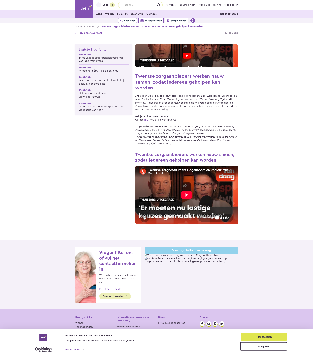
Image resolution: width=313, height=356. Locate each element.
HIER (146, 120)
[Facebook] (202, 323)
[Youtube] (208, 323)
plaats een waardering (212, 261)
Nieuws (217, 5)
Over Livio (137, 14)
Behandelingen (187, 5)
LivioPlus (122, 14)
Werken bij (204, 5)
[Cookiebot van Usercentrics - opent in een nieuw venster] (43, 349)
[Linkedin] (221, 323)
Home (78, 26)
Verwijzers (171, 5)
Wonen (109, 14)
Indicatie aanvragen (128, 326)
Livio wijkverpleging (193, 258)
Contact (151, 14)
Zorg (99, 14)
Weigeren (263, 346)
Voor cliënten (231, 5)
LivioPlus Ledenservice (171, 323)
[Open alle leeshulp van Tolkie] (192, 20)
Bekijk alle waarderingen (183, 261)
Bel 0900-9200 (229, 14)
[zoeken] (159, 5)
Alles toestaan (264, 336)
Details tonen (72, 349)
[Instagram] (215, 323)
